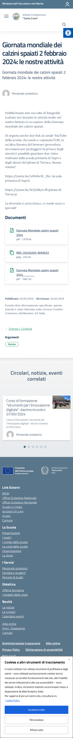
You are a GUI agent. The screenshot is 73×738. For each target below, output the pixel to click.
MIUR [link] (5, 493)
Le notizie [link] (8, 607)
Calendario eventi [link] (13, 616)
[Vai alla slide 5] (41, 447)
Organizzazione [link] (11, 551)
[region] (36, 697)
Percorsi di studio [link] (12, 577)
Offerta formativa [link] (13, 590)
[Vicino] (69, 659)
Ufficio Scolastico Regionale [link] (19, 498)
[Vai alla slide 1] (25, 447)
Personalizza (36, 720)
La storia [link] (7, 555)
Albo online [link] (9, 624)
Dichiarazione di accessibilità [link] (44, 649)
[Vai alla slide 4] (37, 447)
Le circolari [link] (8, 612)
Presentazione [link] (11, 533)
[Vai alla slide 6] (45, 447)
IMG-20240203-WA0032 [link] (32, 252)
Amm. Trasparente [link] (13, 628)
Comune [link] (7, 520)
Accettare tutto (36, 710)
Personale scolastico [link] (15, 568)
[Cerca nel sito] (64, 25)
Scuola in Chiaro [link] (12, 507)
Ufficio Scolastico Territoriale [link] (19, 502)
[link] (68, 33)
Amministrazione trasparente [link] (21, 643)
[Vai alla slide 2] (29, 447)
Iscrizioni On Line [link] (12, 511)
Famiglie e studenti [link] (14, 573)
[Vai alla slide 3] (33, 447)
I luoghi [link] (6, 537)
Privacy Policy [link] (11, 649)
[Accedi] (67, 4)
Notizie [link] (12, 344)
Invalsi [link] (6, 516)
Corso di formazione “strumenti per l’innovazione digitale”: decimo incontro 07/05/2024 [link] (28, 407)
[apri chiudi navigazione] (6, 16)
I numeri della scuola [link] (15, 542)
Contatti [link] (7, 633)
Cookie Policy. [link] (12, 700)
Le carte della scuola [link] (15, 546)
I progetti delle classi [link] (15, 594)
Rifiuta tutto (36, 730)
